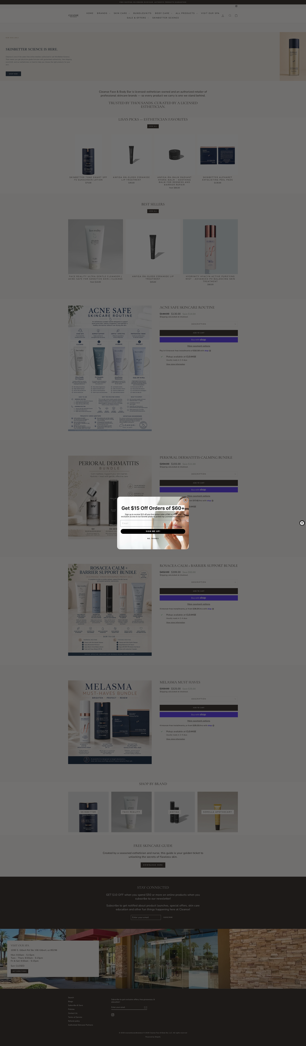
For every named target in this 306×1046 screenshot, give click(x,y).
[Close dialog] (185, 500)
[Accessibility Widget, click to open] (302, 523)
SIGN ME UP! (153, 531)
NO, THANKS (153, 538)
